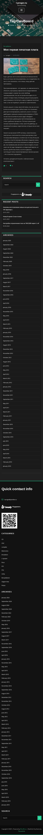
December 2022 (8, 257)
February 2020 (7, 261)
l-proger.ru (21, 3)
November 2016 (8, 291)
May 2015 (6, 316)
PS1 (3, 566)
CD (2, 539)
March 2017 (6, 286)
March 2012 (6, 378)
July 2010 (5, 441)
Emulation (5, 555)
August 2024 (7, 249)
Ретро (3, 585)
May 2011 (6, 403)
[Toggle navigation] (21, 10)
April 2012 (6, 374)
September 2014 (8, 341)
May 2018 (6, 270)
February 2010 (7, 462)
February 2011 (7, 416)
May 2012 (6, 370)
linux (3, 562)
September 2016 (8, 295)
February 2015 (7, 328)
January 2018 (7, 274)
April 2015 (6, 320)
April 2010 (6, 454)
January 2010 (7, 466)
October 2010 (7, 433)
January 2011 (7, 420)
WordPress (23, 829)
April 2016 (6, 303)
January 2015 (7, 332)
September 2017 (8, 278)
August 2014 (7, 345)
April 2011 (6, 408)
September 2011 (8, 399)
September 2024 (8, 245)
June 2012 (6, 366)
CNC (3, 543)
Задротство (5, 582)
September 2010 (8, 437)
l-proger (7, 55)
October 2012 (7, 357)
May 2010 (6, 449)
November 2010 (8, 428)
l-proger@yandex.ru (10, 499)
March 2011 (6, 412)
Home (12, 25)
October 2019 (7, 266)
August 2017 (7, 282)
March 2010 (6, 458)
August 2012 (7, 362)
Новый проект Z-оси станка (12, 216)
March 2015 (6, 324)
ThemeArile (21, 831)
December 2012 (8, 349)
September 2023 (8, 253)
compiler (4, 547)
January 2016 (7, 307)
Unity (3, 574)
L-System (4, 558)
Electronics (5, 551)
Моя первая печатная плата (26, 25)
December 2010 (8, 424)
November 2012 (8, 353)
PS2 (3, 570)
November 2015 (8, 311)
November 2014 (8, 337)
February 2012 (7, 383)
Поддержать (16, 506)
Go (38, 185)
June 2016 (6, 299)
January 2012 (7, 387)
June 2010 (6, 445)
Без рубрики (7, 46)
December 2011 (8, 391)
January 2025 (7, 240)
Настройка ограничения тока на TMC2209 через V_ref (21, 223)
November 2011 (8, 395)
